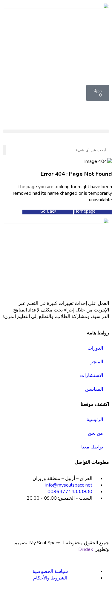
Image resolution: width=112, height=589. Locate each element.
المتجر (96, 362)
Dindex (85, 549)
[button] (56, 131)
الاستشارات (91, 375)
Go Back (48, 212)
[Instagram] (101, 519)
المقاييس (94, 389)
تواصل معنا (92, 447)
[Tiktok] (85, 519)
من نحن (95, 433)
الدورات (95, 348)
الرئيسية (95, 419)
